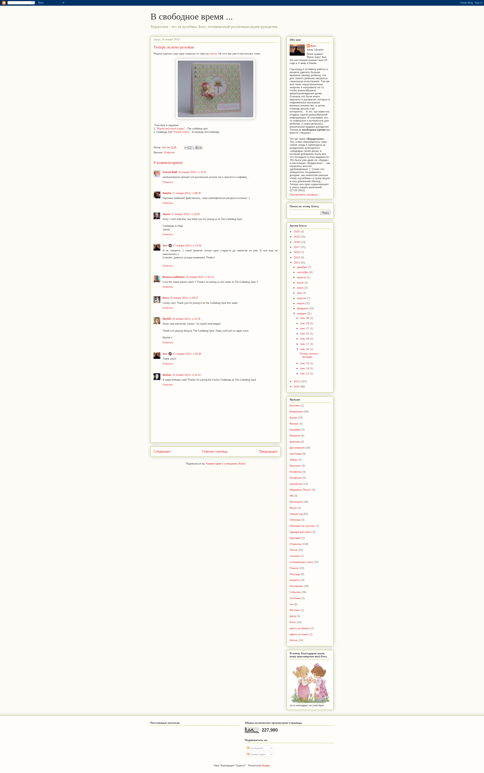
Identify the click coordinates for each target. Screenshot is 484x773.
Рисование (296, 586)
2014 (297, 257)
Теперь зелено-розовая (309, 355)
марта (301, 303)
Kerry (166, 297)
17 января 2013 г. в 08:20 (186, 193)
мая (300, 292)
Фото (293, 622)
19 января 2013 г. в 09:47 (184, 297)
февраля (303, 308)
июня (300, 287)
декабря (302, 267)
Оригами (295, 537)
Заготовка (296, 453)
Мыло (293, 507)
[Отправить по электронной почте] (186, 148)
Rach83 (167, 318)
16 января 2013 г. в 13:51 (192, 172)
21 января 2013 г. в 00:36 (187, 353)
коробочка (296, 483)
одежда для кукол (301, 531)
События (295, 592)
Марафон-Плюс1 (300, 489)
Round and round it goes (170, 128)
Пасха (293, 549)
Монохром (296, 501)
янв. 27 (305, 328)
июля (300, 282)
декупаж (295, 441)
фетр (293, 616)
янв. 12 (305, 373)
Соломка (295, 598)
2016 (297, 252)
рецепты (295, 579)
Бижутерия (296, 411)
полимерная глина (301, 561)
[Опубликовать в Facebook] (197, 148)
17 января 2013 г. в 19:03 (185, 214)
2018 (297, 241)
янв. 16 (305, 349)
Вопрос (294, 423)
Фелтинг (295, 610)
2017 (297, 247)
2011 (297, 386)
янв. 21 (305, 333)
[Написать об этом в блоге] (190, 148)
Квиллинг (295, 465)
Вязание (295, 435)
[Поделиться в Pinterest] (200, 148)
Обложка (295, 519)
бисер (293, 417)
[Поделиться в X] (193, 148)
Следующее (162, 451)
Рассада (295, 574)
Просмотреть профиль (304, 194)
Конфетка (296, 471)
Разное (294, 568)
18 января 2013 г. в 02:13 (200, 277)
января (302, 313)
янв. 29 (305, 323)
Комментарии (257, 754)
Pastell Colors (181, 132)
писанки (295, 555)
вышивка (295, 429)
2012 (297, 381)
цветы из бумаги (300, 628)
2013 (297, 262)
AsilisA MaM (170, 172)
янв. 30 (305, 317)
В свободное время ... (191, 16)
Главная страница (214, 451)
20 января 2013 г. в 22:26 (186, 318)
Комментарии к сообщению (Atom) (225, 463)
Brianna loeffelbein (174, 277)
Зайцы (294, 459)
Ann (165, 245)
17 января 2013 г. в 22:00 (187, 245)
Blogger (266, 765)
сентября (303, 272)
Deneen (167, 374)
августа (302, 277)
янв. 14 (305, 368)
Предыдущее (268, 451)
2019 (297, 236)
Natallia (167, 193)
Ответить (168, 182)
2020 (297, 231)
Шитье (294, 640)
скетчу (213, 53)
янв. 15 (305, 363)
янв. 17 (305, 343)
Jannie (166, 214)
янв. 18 (305, 338)
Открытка (169, 152)
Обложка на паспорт (302, 525)
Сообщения (256, 748)
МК (291, 495)
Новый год (296, 513)
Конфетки (296, 477)
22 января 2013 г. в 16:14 (186, 374)
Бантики (295, 405)
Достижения (297, 447)
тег (291, 604)
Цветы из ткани (299, 634)
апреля (302, 298)
